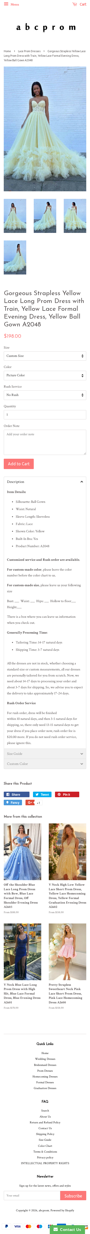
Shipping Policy (45, 1134)
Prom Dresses (45, 1071)
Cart (82, 4)
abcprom (44, 1210)
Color (8, 367)
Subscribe (73, 1196)
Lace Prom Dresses (29, 51)
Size (7, 347)
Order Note (12, 426)
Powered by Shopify (62, 1210)
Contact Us (45, 1128)
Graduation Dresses (45, 1088)
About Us (45, 1117)
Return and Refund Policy (45, 1122)
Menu (14, 4)
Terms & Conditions (45, 1152)
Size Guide (45, 1140)
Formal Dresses (45, 1082)
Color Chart (45, 1146)
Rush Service (13, 386)
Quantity (10, 406)
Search (45, 1111)
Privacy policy (45, 1157)
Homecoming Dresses (45, 1076)
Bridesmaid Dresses (45, 1065)
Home (7, 51)
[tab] (45, 482)
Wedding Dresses (45, 1059)
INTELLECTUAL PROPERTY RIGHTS (45, 1163)
